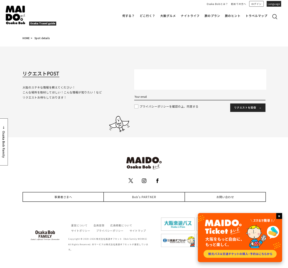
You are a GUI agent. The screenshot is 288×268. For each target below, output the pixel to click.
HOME (26, 38)
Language (274, 3)
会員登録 (98, 225)
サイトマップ (138, 230)
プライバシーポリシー (110, 230)
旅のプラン (212, 16)
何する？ (128, 16)
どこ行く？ (147, 16)
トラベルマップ (256, 16)
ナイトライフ (190, 16)
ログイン (256, 3)
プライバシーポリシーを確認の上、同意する (169, 106)
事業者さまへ (63, 197)
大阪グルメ (168, 16)
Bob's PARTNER (144, 197)
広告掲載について (121, 225)
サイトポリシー (80, 230)
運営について (79, 225)
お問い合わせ (225, 197)
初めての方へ (238, 3)
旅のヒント (233, 16)
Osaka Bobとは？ (217, 3)
